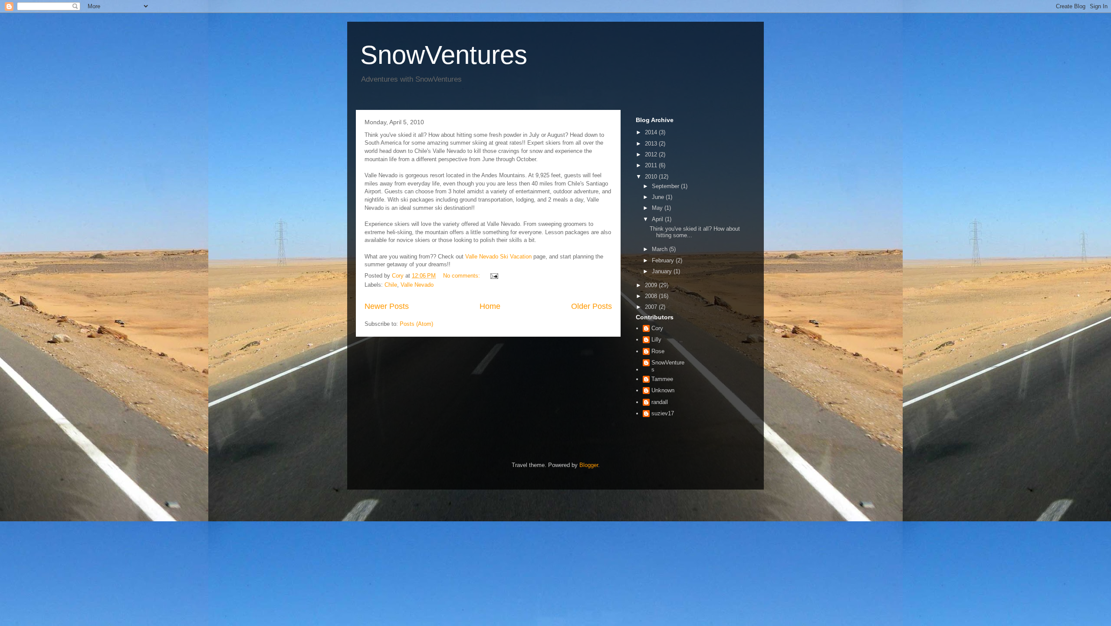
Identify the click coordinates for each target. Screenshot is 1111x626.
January (663, 271)
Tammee (662, 379)
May (658, 208)
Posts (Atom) (416, 324)
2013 (652, 143)
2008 (652, 296)
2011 (652, 165)
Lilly (656, 339)
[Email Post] (493, 275)
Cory (657, 328)
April (658, 219)
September (666, 186)
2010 (652, 176)
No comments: (462, 275)
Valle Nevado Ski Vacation (498, 256)
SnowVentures (443, 55)
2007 (652, 307)
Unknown (662, 390)
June (659, 197)
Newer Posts (387, 306)
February (664, 260)
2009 (652, 285)
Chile (391, 285)
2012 (652, 154)
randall (659, 402)
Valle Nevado (417, 285)
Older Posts (591, 306)
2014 (652, 132)
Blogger (588, 465)
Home (490, 306)
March (660, 249)
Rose (657, 351)
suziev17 (662, 413)
